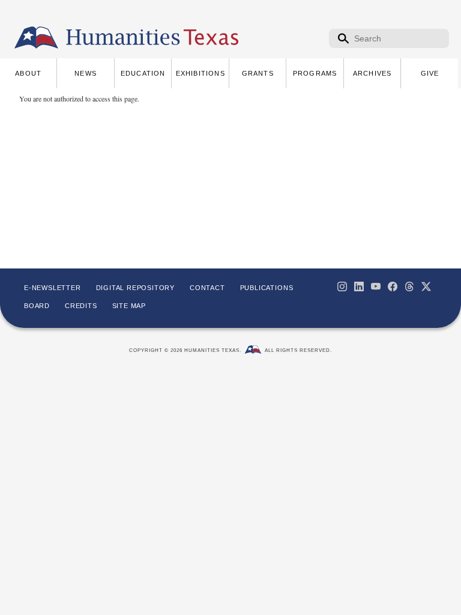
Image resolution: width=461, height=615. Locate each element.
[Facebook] (392, 286)
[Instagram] (342, 286)
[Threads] (409, 286)
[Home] (36, 37)
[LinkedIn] (359, 286)
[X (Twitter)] (426, 286)
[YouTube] (376, 286)
